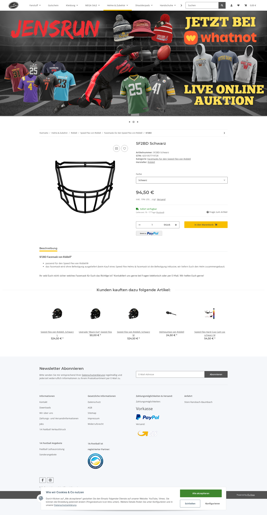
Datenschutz (94, 402)
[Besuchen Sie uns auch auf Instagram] (50, 480)
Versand (161, 199)
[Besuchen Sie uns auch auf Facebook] (42, 480)
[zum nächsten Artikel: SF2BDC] (224, 133)
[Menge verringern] (139, 225)
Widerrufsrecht (96, 423)
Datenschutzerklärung (93, 375)
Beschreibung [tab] (48, 248)
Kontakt (43, 402)
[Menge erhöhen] (175, 225)
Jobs (41, 423)
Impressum (94, 418)
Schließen (190, 503)
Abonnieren (216, 374)
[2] (149, 233)
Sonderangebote (48, 454)
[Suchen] (222, 5)
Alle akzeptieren (200, 493)
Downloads (45, 407)
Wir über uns (46, 413)
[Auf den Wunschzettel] (124, 148)
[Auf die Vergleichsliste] (116, 148)
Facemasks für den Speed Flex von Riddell (169, 158)
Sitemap (92, 413)
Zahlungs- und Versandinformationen (58, 418)
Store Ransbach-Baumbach (198, 402)
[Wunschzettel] (238, 5)
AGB (90, 407)
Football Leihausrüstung (51, 449)
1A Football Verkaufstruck (52, 429)
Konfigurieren (212, 503)
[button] (231, 5)
